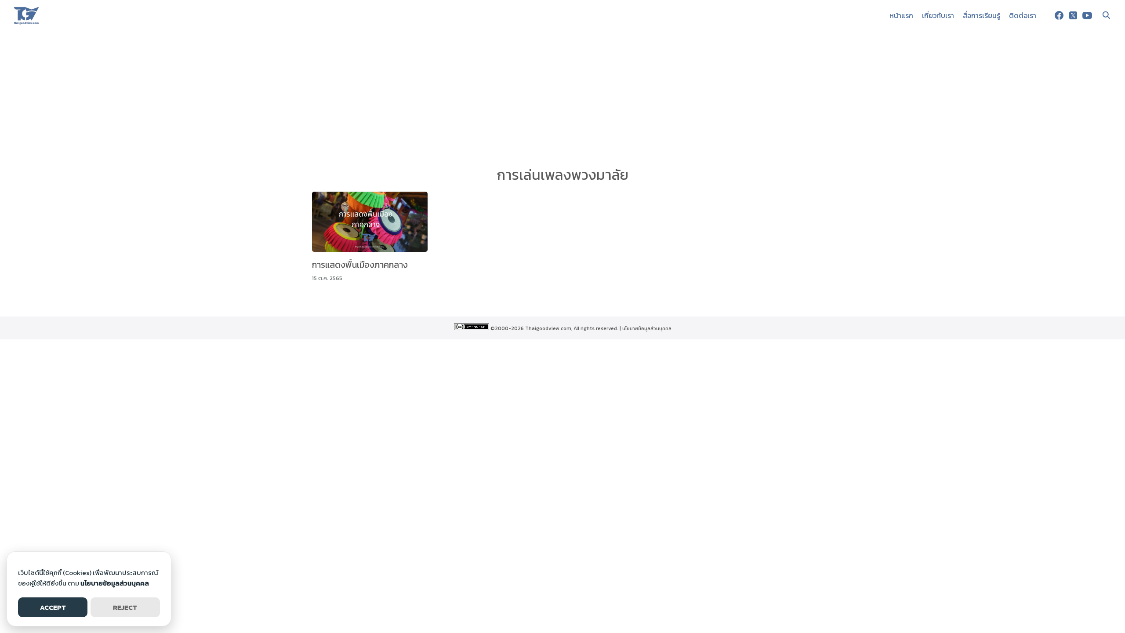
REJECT (125, 607)
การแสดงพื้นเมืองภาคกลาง (360, 264)
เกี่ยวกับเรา (938, 15)
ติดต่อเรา (1022, 15)
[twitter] (1073, 15)
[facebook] (1059, 15)
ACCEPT (53, 607)
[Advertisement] (562, 96)
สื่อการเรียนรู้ (981, 15)
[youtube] (1087, 15)
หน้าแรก (901, 15)
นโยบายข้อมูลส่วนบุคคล (646, 328)
